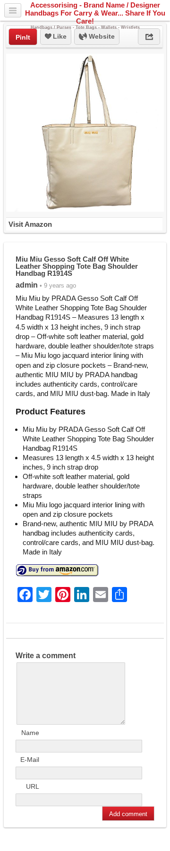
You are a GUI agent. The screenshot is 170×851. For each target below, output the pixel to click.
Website (101, 36)
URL (32, 786)
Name (30, 732)
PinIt (23, 37)
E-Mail (29, 759)
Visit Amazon (30, 224)
